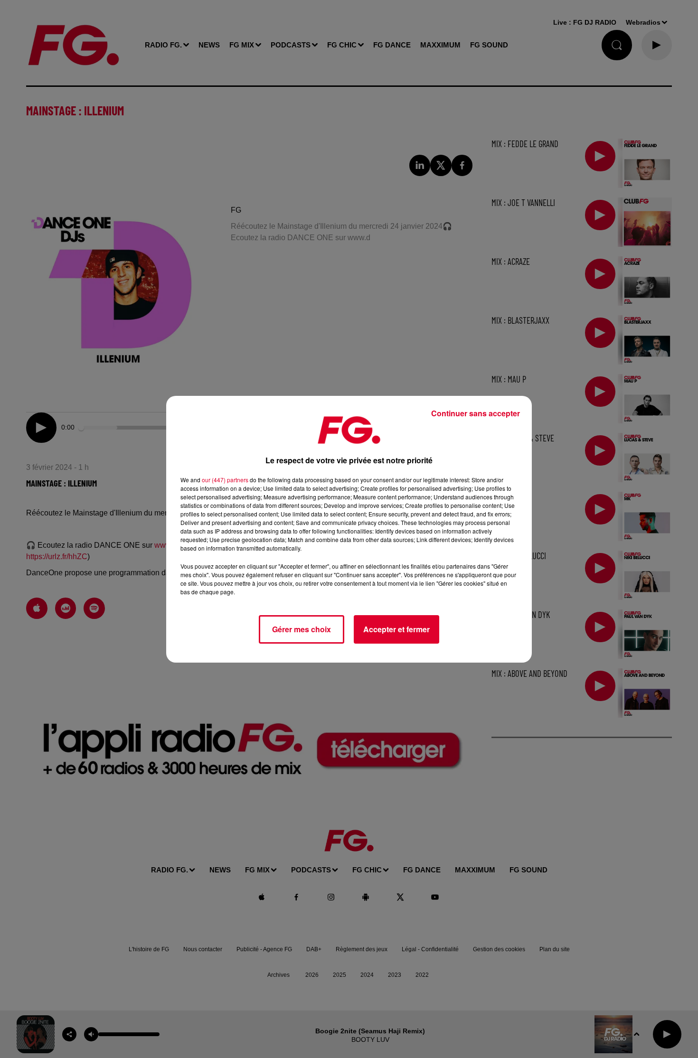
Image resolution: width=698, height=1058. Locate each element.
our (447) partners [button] (225, 480)
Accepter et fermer (396, 629)
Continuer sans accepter (475, 413)
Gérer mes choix (301, 629)
